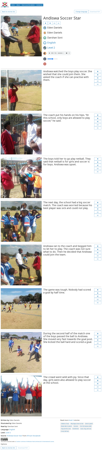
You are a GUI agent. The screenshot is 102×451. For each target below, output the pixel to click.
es (58, 23)
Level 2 (51, 47)
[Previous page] (97, 71)
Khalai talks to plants (66, 426)
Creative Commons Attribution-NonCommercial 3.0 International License (35, 441)
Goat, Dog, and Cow (85, 428)
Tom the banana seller (85, 426)
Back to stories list (8, 12)
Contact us (39, 5)
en (54, 23)
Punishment (76, 428)
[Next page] (45, 23)
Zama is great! (89, 423)
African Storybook (33, 436)
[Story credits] (97, 380)
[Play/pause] (50, 23)
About (18, 5)
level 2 (71, 420)
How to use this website (28, 5)
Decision (76, 426)
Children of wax (65, 423)
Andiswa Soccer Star (14, 436)
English (51, 42)
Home (13, 5)
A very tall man (65, 431)
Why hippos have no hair (77, 423)
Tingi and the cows (66, 428)
